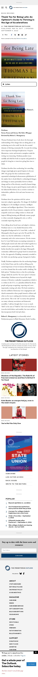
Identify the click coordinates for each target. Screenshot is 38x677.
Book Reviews (7, 13)
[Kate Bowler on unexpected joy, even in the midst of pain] (19, 390)
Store (12, 619)
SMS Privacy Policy (15, 589)
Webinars (12, 628)
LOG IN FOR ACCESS (15, 477)
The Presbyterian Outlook (17, 26)
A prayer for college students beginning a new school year (19, 512)
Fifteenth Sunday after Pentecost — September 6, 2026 (20, 521)
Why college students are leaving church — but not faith (20, 526)
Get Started (31, 664)
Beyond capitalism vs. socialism (19, 503)
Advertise (12, 647)
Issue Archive (14, 614)
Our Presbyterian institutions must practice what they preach (20, 507)
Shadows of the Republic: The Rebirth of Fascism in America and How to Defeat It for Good (18, 378)
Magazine (14, 597)
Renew (11, 603)
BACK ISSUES (11, 480)
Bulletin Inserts (15, 633)
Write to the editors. (22, 38)
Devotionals (14, 622)
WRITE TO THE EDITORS (16, 484)
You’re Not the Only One (11, 423)
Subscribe (19, 555)
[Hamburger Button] (2, 7)
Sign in (23, 656)
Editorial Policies (16, 587)
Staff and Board (15, 584)
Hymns (11, 625)
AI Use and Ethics (15, 592)
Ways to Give (13, 644)
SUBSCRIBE (10, 473)
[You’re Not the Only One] (19, 413)
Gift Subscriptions (16, 608)
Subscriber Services (16, 606)
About (12, 581)
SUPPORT (13, 638)
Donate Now (13, 641)
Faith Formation (15, 630)
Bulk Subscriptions (16, 611)
